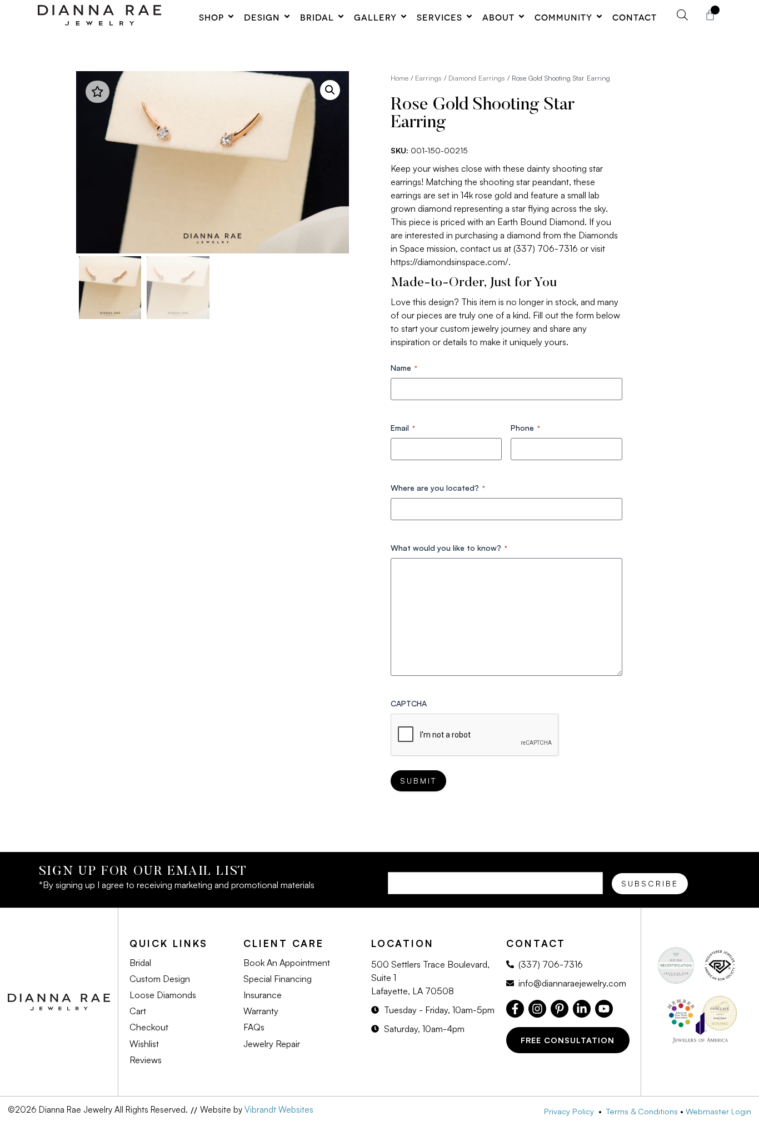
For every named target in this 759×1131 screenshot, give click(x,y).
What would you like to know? (449, 547)
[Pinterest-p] (559, 1009)
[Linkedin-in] (582, 1009)
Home (399, 77)
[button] (330, 90)
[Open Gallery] (404, 17)
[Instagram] (537, 1009)
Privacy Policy (571, 1111)
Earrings (428, 77)
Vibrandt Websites (278, 1109)
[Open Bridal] (341, 17)
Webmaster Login (718, 1111)
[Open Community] (599, 17)
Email (403, 427)
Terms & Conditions (642, 1111)
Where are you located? (438, 487)
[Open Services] (469, 17)
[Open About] (521, 17)
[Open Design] (287, 17)
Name (404, 367)
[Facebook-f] (515, 1009)
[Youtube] (604, 1009)
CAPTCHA (409, 703)
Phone (525, 427)
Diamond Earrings (476, 77)
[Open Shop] (231, 17)
